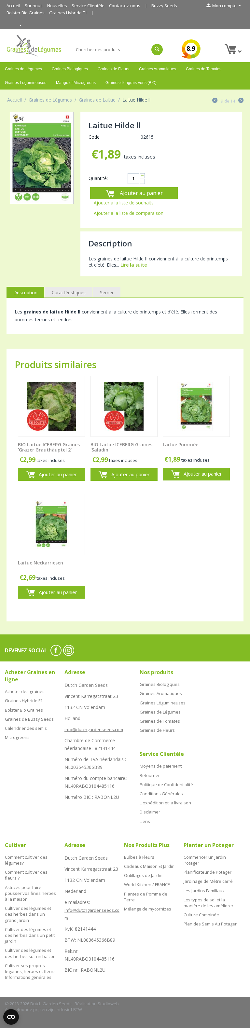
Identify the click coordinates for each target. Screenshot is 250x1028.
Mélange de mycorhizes (147, 909)
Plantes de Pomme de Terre (145, 897)
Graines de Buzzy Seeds (29, 719)
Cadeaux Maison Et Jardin (149, 866)
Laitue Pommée (180, 445)
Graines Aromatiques (157, 69)
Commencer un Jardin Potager (205, 860)
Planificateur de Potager (207, 872)
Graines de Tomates (203, 69)
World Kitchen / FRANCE (147, 884)
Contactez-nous (124, 5)
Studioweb (108, 1004)
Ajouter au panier (141, 193)
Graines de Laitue (97, 100)
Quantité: (98, 178)
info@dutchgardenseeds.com (93, 729)
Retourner (150, 775)
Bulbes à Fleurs (139, 857)
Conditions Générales (161, 794)
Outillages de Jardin (143, 875)
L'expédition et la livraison (165, 803)
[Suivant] (240, 101)
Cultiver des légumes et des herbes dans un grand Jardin (28, 914)
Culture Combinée (201, 915)
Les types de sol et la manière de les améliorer (208, 903)
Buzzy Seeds (164, 5)
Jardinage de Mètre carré (208, 881)
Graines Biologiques (70, 69)
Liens (145, 821)
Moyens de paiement (161, 766)
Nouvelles (57, 5)
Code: (95, 137)
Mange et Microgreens (76, 82)
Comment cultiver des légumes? (26, 860)
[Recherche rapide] (157, 49)
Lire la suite (133, 265)
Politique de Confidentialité (166, 784)
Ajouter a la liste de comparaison (128, 213)
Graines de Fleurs (113, 69)
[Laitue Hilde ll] (42, 158)
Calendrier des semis (26, 728)
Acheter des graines (25, 691)
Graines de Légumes (23, 69)
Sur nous (34, 5)
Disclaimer (150, 812)
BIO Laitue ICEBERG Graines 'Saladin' (121, 447)
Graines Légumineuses (25, 82)
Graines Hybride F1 (68, 13)
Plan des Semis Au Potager (210, 924)
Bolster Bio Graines (26, 13)
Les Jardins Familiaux (204, 891)
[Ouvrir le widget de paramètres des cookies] (11, 1017)
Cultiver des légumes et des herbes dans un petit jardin (30, 935)
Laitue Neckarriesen (40, 563)
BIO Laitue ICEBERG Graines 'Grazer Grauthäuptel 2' (49, 447)
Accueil (13, 5)
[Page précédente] (214, 101)
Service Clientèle (88, 5)
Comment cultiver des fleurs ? (26, 875)
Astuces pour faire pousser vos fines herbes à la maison (30, 893)
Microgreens (17, 737)
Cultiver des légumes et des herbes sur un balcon (30, 953)
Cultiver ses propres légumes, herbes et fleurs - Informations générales (31, 971)
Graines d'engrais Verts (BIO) (131, 82)
